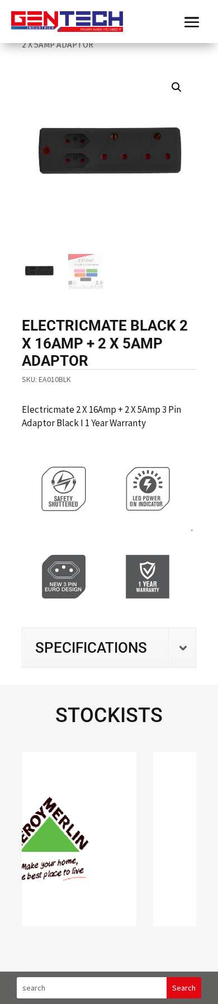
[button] (177, 87)
